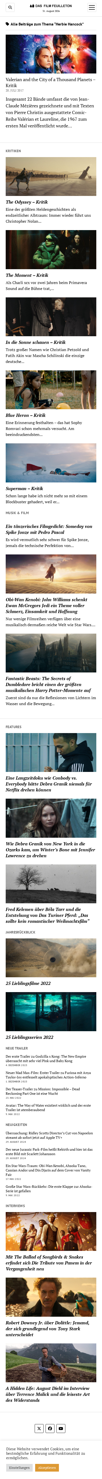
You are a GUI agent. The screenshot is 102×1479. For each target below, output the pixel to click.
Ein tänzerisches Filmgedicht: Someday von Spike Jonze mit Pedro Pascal (49, 529)
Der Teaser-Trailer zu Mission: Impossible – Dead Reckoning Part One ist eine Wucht (43, 1091)
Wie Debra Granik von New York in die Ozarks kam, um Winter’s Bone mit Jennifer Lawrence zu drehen (50, 850)
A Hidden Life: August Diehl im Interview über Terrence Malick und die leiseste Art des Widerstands (48, 1394)
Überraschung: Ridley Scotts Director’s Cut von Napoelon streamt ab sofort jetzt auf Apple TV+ (49, 1135)
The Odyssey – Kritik (27, 202)
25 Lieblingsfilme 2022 (28, 983)
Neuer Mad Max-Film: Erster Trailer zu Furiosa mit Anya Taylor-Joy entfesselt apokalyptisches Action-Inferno (48, 1075)
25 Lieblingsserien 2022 (29, 1037)
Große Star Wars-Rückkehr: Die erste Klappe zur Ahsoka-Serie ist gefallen (49, 1188)
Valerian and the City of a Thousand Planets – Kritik (50, 82)
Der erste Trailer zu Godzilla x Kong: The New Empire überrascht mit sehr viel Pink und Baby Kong (46, 1058)
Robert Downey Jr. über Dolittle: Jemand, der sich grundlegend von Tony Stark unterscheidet (47, 1328)
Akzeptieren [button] (47, 1467)
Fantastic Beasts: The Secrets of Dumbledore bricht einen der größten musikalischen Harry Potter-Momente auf (48, 684)
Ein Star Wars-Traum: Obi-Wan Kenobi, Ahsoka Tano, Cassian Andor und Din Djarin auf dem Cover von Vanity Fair (48, 1170)
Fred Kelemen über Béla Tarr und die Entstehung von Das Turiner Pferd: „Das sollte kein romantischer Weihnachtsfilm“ (47, 915)
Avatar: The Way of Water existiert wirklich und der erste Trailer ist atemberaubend (48, 1107)
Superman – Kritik (24, 488)
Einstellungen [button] (19, 1467)
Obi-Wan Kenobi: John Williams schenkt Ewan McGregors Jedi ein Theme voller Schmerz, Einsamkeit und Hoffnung (46, 605)
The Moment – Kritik (27, 275)
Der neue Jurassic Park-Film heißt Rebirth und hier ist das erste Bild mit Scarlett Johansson (49, 1151)
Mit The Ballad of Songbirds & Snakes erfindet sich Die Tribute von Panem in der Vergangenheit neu (49, 1263)
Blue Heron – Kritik (26, 415)
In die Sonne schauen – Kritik (36, 342)
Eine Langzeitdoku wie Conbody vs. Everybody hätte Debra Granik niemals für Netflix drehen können (49, 784)
